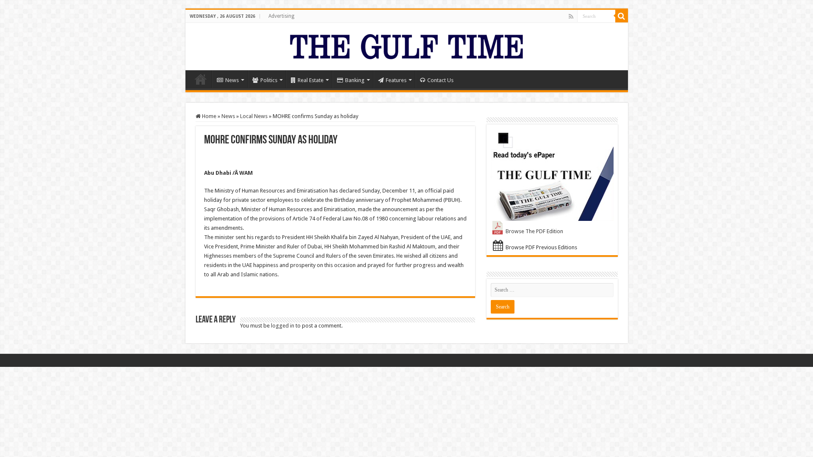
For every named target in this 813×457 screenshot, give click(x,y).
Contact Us (440, 80)
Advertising (281, 16)
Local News (254, 116)
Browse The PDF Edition (534, 231)
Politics (268, 80)
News (232, 80)
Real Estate (311, 80)
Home (201, 79)
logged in (282, 325)
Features (396, 80)
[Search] (621, 16)
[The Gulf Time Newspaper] (406, 45)
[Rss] (571, 16)
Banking (355, 80)
